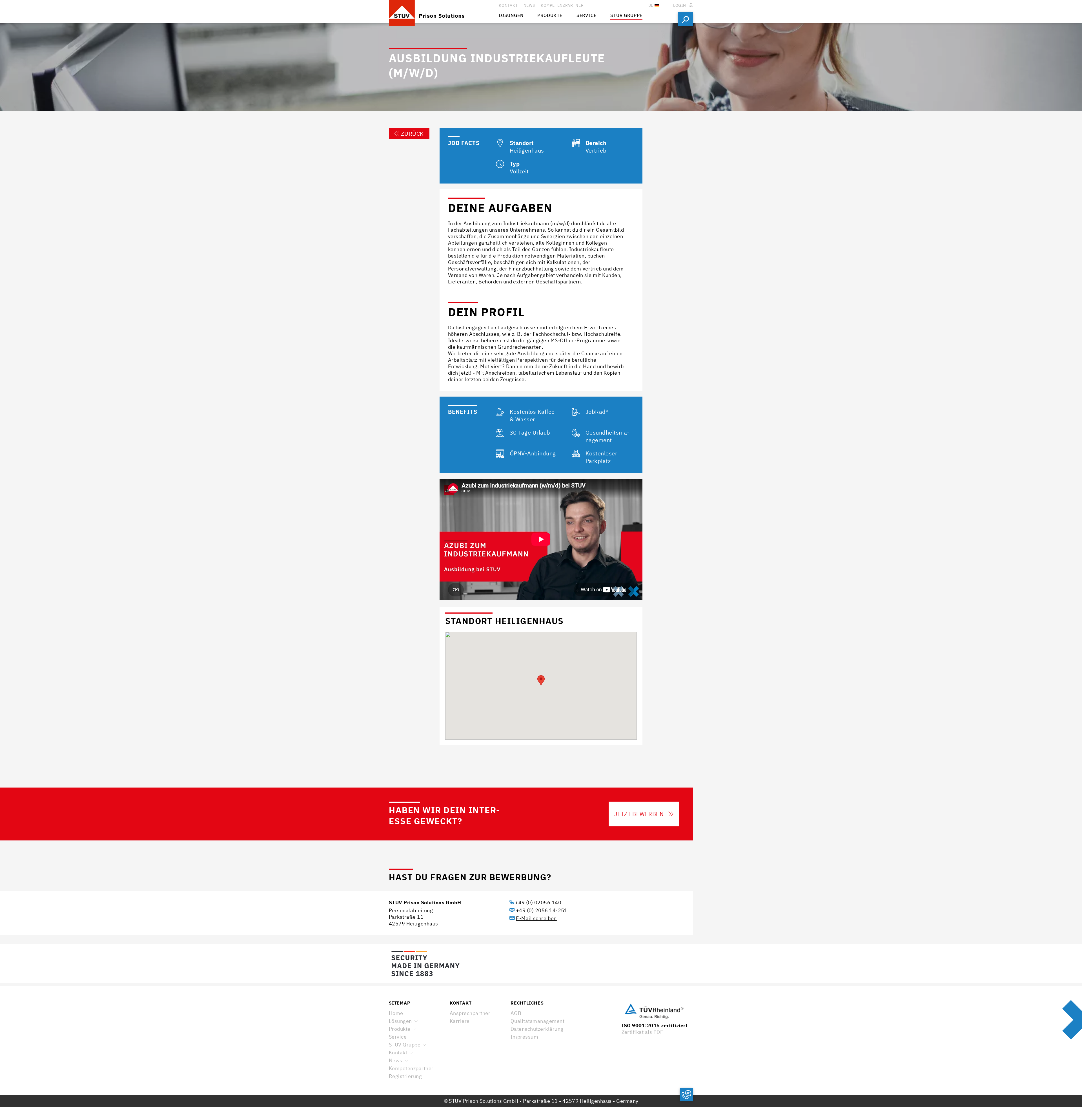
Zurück (412, 133)
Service (398, 1037)
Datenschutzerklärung (537, 1029)
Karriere (460, 1021)
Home (396, 1013)
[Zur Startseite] (444, 11)
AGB (516, 1013)
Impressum (524, 1037)
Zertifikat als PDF (642, 1032)
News (395, 1060)
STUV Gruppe (404, 1044)
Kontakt (398, 1052)
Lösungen (400, 1021)
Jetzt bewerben (639, 814)
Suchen (685, 19)
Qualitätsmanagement (537, 1021)
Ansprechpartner (470, 1013)
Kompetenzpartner (411, 1068)
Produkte (400, 1029)
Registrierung (405, 1076)
